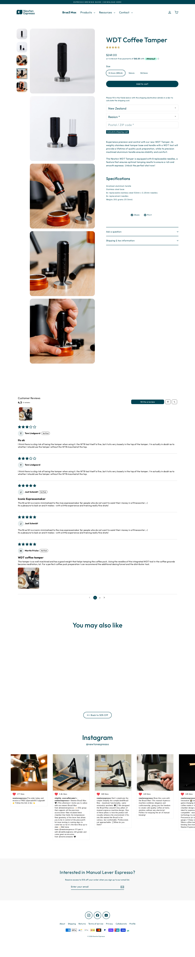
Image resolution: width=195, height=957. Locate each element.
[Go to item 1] (25, 414)
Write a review (147, 402)
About (62, 923)
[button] (113, 47)
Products (86, 12)
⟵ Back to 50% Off (97, 715)
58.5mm (144, 73)
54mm (132, 73)
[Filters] (168, 402)
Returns (82, 923)
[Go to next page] (105, 598)
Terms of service (95, 923)
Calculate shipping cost (117, 132)
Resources (105, 12)
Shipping (72, 923)
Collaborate (121, 923)
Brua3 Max (69, 12)
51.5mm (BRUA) (116, 73)
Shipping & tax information (120, 240)
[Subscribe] (122, 887)
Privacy (109, 923)
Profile (132, 923)
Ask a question (113, 231)
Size (108, 66)
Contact (124, 12)
